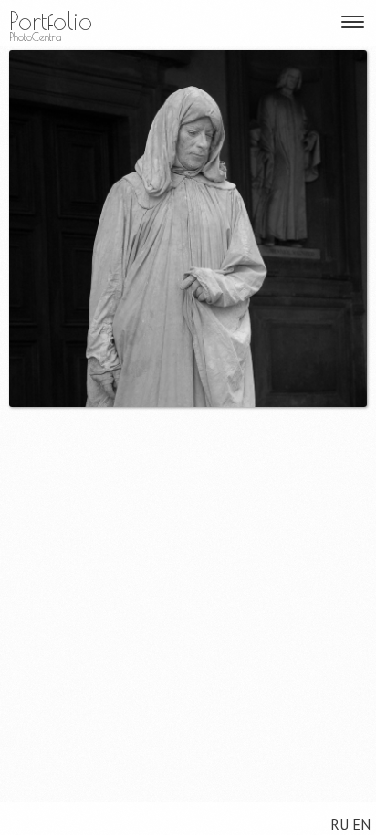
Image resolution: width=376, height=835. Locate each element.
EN (361, 824)
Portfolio (50, 20)
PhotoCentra (35, 37)
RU (339, 824)
